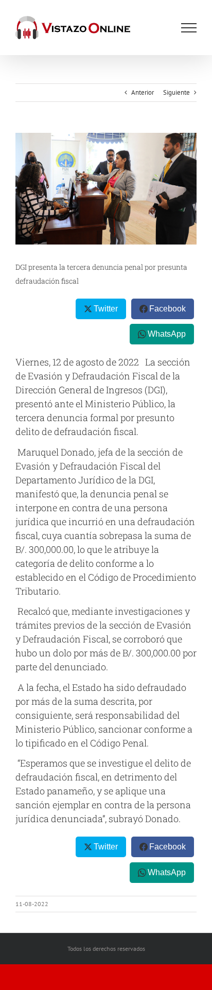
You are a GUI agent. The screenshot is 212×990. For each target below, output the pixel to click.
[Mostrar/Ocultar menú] (189, 27)
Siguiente (176, 92)
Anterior (142, 92)
